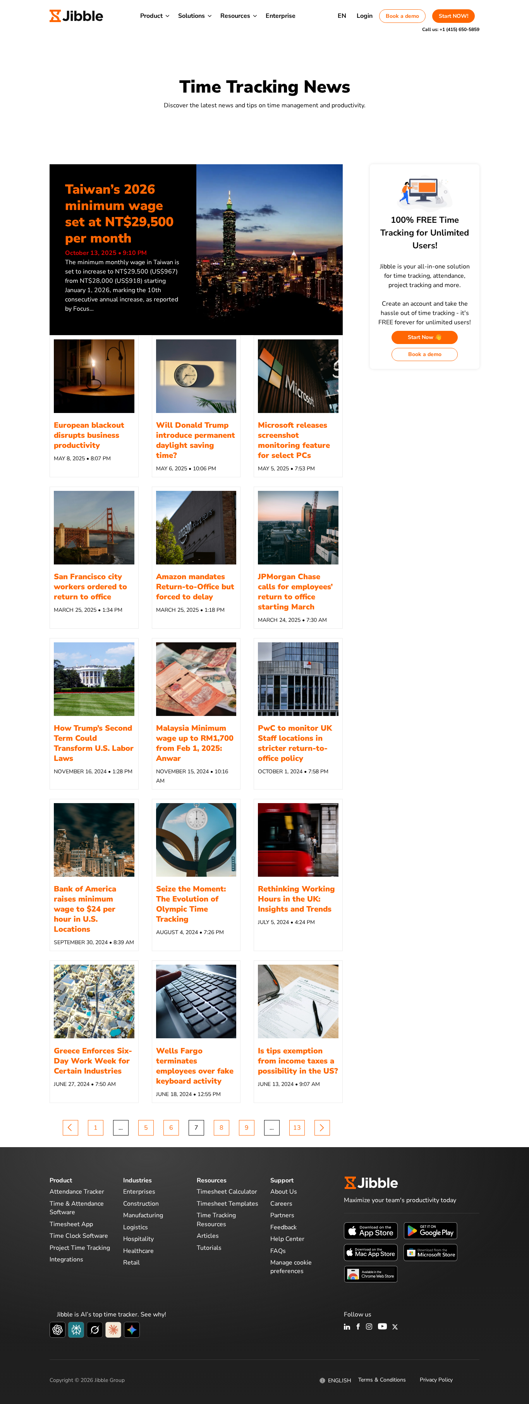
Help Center (287, 1239)
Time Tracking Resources (216, 1219)
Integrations (66, 1259)
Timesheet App (71, 1224)
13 (297, 1128)
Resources (235, 16)
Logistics (135, 1227)
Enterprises (139, 1191)
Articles (208, 1236)
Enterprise (280, 16)
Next (322, 1128)
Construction (141, 1203)
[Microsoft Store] (430, 1252)
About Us (283, 1191)
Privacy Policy (436, 1379)
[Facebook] (358, 1327)
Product (151, 16)
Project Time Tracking (80, 1248)
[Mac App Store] (371, 1252)
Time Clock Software (79, 1236)
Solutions (191, 16)
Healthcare (138, 1251)
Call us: (450, 29)
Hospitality (138, 1239)
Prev (70, 1128)
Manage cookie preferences (291, 1266)
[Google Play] (430, 1230)
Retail (131, 1262)
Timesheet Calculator (227, 1191)
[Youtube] (382, 1327)
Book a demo (402, 16)
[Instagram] (369, 1327)
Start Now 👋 (424, 337)
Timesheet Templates (227, 1203)
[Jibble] (76, 16)
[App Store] (371, 1230)
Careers (281, 1203)
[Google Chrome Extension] (371, 1274)
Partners (282, 1215)
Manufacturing (143, 1215)
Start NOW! (453, 16)
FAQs (278, 1251)
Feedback (283, 1227)
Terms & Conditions (382, 1379)
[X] (395, 1327)
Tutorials (209, 1248)
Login (365, 16)
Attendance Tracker (77, 1191)
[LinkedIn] (347, 1327)
